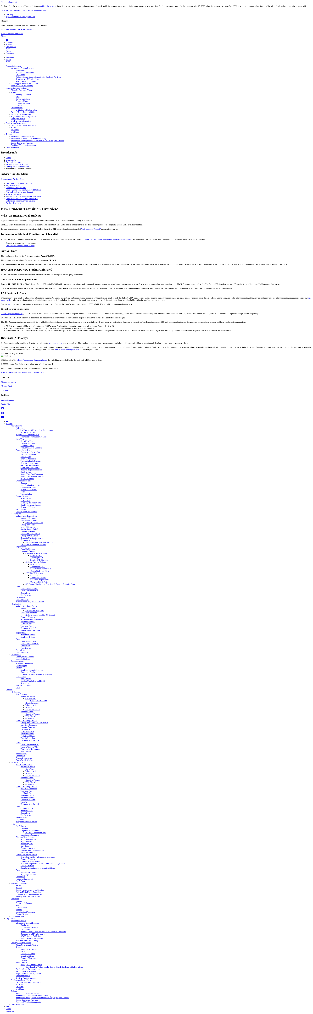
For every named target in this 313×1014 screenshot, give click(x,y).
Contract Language (28, 848)
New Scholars (21, 694)
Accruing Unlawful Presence (32, 619)
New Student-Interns (24, 764)
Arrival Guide (26, 498)
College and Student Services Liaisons (20, 201)
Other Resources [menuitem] (12, 147)
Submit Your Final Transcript (32, 474)
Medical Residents (28, 852)
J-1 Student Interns (18, 762)
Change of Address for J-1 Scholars (34, 723)
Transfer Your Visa (28, 443)
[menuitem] (7, 40)
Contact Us (18, 34)
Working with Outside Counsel (33, 850)
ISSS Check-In (31, 716)
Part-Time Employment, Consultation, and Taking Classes (43, 863)
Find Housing (26, 457)
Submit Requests (7, 34)
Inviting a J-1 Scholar (29, 949)
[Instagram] (2, 413)
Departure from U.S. (28, 540)
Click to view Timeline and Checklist (20, 246)
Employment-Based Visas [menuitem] (16, 123)
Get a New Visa (27, 441)
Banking (24, 483)
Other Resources (22, 600)
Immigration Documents (30, 835)
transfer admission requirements (67, 349)
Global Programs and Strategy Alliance (32, 360)
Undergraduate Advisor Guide (17, 166)
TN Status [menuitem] (15, 130)
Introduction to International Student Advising (33, 995)
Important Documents (29, 518)
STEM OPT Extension (34, 573)
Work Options (21, 753)
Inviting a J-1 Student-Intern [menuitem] (26, 110)
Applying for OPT (37, 567)
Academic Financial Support (32, 670)
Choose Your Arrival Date (31, 452)
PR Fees (19, 888)
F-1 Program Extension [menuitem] (25, 72)
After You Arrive (27, 712)
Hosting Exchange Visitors (21, 943)
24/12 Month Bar (27, 732)
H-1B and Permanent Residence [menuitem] (23, 125)
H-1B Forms (20, 881)
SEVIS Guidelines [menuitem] (23, 99)
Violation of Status (28, 622)
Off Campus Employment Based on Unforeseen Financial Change (51, 584)
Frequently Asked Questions (31, 448)
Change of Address (28, 525)
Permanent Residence (19, 883)
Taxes (18, 688)
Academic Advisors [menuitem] (13, 66)
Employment (21, 547)
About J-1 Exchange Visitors (27, 945)
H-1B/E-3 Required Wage (35, 833)
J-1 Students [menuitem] (20, 75)
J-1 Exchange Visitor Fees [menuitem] (21, 114)
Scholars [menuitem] (9, 44)
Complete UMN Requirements (27, 465)
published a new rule (48, 6)
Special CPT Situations (39, 560)
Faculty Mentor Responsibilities (28, 969)
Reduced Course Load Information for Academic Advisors (43, 932)
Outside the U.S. (27, 808)
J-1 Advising (16, 604)
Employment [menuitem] (21, 70)
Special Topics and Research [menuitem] (22, 143)
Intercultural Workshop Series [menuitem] (22, 136)
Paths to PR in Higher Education (28, 892)
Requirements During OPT (40, 569)
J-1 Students (25, 929)
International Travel (28, 872)
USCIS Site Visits (27, 866)
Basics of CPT (36, 556)
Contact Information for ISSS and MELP (22, 199)
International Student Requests (27, 923)
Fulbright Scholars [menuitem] (18, 119)
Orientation (29, 718)
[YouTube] (2, 417)
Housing (28, 707)
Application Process (38, 578)
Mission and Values (8, 382)
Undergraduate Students (25, 657)
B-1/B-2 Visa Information (25, 978)
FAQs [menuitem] (18, 97)
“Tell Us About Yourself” (91, 229)
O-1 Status (20, 989)
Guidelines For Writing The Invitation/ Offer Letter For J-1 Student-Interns (54, 967)
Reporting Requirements (39, 580)
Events (8, 1009)
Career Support (21, 666)
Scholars (9, 690)
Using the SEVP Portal (39, 582)
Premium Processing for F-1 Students (30, 602)
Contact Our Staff (17, 916)
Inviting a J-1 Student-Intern (31, 965)
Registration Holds (13, 185)
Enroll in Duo (26, 472)
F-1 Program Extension (30, 927)
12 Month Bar (26, 624)
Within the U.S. (27, 811)
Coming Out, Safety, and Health (33, 681)
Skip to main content (9, 2)
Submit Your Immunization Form (33, 476)
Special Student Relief (29, 529)
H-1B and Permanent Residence (28, 982)
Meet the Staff (6, 386)
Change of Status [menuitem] (22, 101)
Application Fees (27, 841)
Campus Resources (23, 496)
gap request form (55, 343)
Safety (23, 492)
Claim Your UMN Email (30, 468)
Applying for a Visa (28, 874)
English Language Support (31, 505)
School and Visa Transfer (30, 534)
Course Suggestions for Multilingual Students (23, 190)
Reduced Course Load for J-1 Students (40, 615)
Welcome (19, 428)
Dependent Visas (27, 446)
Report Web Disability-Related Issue (30, 372)
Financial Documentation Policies (33, 437)
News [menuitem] (8, 49)
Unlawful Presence (28, 527)
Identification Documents (30, 485)
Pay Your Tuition (27, 479)
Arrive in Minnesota (28, 459)
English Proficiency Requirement (28, 973)
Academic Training (28, 637)
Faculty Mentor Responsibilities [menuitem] (23, 112)
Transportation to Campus (30, 461)
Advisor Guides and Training (17, 164)
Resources (24, 683)
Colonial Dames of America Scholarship (36, 674)
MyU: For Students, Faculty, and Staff (20, 17)
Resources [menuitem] (10, 53)
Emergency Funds (28, 672)
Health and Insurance (29, 490)
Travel (18, 586)
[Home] (7, 421)
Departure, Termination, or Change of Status (38, 868)
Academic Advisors (13, 162)
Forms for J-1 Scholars (24, 760)
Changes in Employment (30, 861)
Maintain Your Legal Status (26, 516)
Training (14, 991)
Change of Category (28, 958)
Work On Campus (28, 549)
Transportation (26, 494)
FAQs (23, 951)
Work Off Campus (28, 551)
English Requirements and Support (19, 192)
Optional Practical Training (35, 562)
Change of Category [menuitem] (23, 103)
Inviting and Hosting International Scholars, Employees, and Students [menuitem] (37, 141)
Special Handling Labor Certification (30, 890)
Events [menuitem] (8, 51)
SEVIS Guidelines (28, 954)
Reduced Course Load (34, 523)
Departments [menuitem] (11, 47)
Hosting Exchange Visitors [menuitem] (16, 88)
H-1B (13, 824)
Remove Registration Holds (31, 470)
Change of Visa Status (29, 536)
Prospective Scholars (24, 758)
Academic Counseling (24, 663)
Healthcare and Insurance (30, 630)
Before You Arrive (28, 696)
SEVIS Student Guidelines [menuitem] (26, 81)
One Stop (9, 14)
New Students (16, 426)
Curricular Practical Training (36, 553)
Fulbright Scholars (23, 976)
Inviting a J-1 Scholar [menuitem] (24, 94)
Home (8, 158)
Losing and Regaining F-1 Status (33, 545)
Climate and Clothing (29, 487)
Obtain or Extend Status (25, 837)
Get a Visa (20, 439)
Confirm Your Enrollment (25, 432)
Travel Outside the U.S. (30, 591)
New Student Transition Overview (19, 183)
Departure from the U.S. (30, 740)
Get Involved (21, 509)
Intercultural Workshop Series (27, 993)
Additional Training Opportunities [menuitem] (24, 145)
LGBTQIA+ (25, 501)
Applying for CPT (37, 558)
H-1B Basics (21, 826)
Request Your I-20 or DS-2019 (27, 435)
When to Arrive (31, 705)
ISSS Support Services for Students (29, 938)
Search (4, 21)
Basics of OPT (36, 564)
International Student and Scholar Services (17, 29)
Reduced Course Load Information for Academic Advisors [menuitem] (38, 77)
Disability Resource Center (31, 503)
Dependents (25, 593)
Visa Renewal (26, 595)
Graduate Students (23, 659)
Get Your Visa (30, 699)
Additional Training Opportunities (29, 1002)
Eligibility (34, 575)
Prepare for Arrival (23, 450)
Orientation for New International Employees (38, 857)
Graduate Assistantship (29, 463)
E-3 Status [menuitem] (15, 127)
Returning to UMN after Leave (33, 934)
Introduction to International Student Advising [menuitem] (28, 138)
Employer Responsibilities (31, 830)
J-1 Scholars (15, 692)
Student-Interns (21, 962)
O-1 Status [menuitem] (15, 132)
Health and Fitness (28, 507)
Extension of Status (28, 800)
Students (9, 424)
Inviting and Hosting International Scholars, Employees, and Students (42, 998)
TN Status (19, 987)
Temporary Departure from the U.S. (39, 542)
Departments (11, 160)
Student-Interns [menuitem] (16, 108)
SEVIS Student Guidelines (31, 936)
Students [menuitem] (9, 42)
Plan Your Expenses (28, 454)
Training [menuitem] (9, 134)
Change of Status (27, 956)
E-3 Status (20, 984)
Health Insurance (32, 703)
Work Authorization (13, 194)
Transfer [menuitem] (19, 105)
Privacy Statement (8, 372)
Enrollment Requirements (16, 188)
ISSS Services (26, 679)
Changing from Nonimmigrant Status (30, 894)
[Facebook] (2, 408)
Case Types (25, 846)
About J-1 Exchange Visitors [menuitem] (22, 90)
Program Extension (28, 531)
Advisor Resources (13, 203)
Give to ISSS (6, 390)
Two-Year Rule (26, 626)
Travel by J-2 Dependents (30, 749)
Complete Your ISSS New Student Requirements (34, 430)
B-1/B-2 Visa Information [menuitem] (21, 121)
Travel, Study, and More (39, 571)
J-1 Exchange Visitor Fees (26, 971)
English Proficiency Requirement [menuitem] (23, 116)
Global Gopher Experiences (26, 512)
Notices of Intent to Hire (25, 879)
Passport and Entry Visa (34, 611)
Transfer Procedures (28, 738)
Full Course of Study (29, 520)
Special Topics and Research (27, 1000)
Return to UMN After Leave (32, 538)
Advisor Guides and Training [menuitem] (22, 86)
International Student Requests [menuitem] (22, 68)
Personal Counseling (24, 685)
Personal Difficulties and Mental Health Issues (23, 196)
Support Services (17, 661)
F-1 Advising (16, 514)
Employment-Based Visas (21, 980)
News (8, 1006)
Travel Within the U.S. (29, 589)
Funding (19, 668)
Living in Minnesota (23, 481)
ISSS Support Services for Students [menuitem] (24, 83)
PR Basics (20, 885)
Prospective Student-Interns (26, 822)
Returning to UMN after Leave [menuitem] (28, 79)
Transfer (24, 802)
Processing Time (27, 844)
